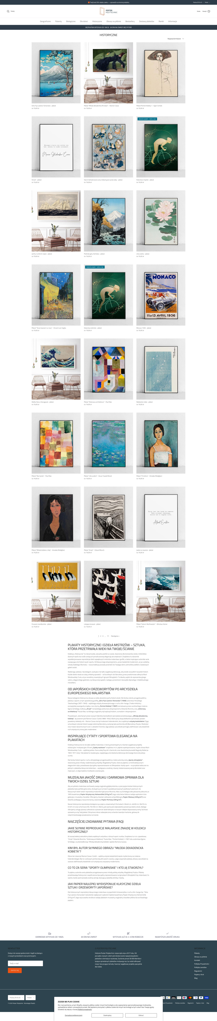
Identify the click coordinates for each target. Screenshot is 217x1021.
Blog (195, 978)
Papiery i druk (199, 974)
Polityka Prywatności (201, 964)
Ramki (161, 21)
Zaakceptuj (107, 1015)
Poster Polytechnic (18, 1003)
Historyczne (97, 21)
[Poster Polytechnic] (108, 11)
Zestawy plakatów (146, 21)
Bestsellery (130, 21)
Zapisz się (15, 970)
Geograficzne (45, 21)
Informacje (172, 21)
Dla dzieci (84, 21)
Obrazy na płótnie (113, 21)
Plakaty (197, 953)
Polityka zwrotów (200, 967)
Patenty (58, 21)
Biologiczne (70, 21)
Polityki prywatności (85, 1009)
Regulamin (198, 971)
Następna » (115, 636)
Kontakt (197, 960)
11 (108, 636)
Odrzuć (141, 1015)
